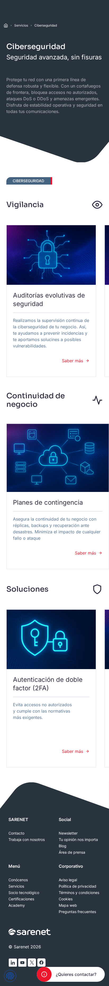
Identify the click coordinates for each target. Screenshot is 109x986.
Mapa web (68, 905)
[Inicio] (6, 25)
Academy (16, 905)
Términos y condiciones (79, 893)
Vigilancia (25, 204)
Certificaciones (21, 899)
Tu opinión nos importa (78, 839)
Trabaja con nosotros (26, 839)
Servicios (21, 25)
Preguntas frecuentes (77, 912)
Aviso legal (68, 880)
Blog (62, 846)
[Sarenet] (29, 932)
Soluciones (27, 589)
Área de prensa (72, 852)
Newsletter (68, 833)
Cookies (65, 899)
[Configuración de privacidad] (10, 976)
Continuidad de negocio (35, 400)
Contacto (16, 833)
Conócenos (18, 880)
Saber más (72, 360)
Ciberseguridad (45, 25)
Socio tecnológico (23, 893)
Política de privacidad (77, 886)
